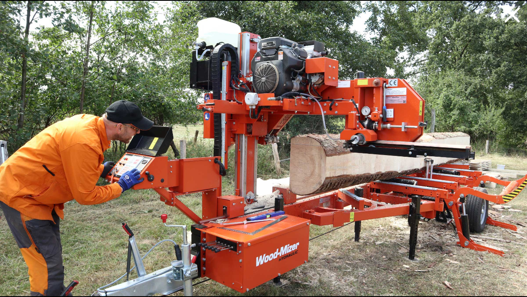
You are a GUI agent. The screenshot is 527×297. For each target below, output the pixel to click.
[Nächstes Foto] (263, 148)
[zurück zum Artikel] (512, 15)
